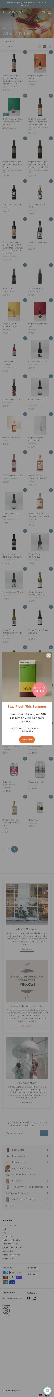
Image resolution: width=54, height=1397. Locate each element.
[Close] (48, 655)
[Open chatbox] (47, 1390)
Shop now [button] (27, 739)
